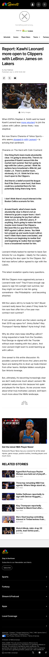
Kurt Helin (19, 476)
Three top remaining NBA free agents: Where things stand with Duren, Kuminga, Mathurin (31, 484)
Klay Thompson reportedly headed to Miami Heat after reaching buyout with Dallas (29, 506)
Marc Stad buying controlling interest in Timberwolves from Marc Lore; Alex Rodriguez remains (30, 518)
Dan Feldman (8, 70)
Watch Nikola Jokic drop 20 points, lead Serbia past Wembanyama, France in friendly (29, 529)
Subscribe (7, 568)
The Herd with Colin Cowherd (28, 150)
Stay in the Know (8, 558)
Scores (15, 37)
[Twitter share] (9, 78)
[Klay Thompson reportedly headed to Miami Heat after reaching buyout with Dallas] (8, 508)
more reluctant (28, 122)
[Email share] (15, 78)
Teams (35, 37)
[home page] (10, 4)
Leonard (33, 139)
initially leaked (17, 252)
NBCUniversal (15, 640)
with (26, 139)
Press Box (5, 634)
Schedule (7, 37)
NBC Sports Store (40, 632)
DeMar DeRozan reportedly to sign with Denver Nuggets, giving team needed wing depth (31, 495)
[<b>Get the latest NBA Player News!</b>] (24, 431)
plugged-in (18, 139)
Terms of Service (33, 636)
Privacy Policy (23, 634)
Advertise (5, 632)
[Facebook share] (4, 78)
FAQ (31, 632)
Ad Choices (14, 634)
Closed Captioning (22, 632)
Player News (25, 37)
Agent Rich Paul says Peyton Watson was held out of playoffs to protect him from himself (31, 472)
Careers (12, 632)
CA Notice (23, 636)
